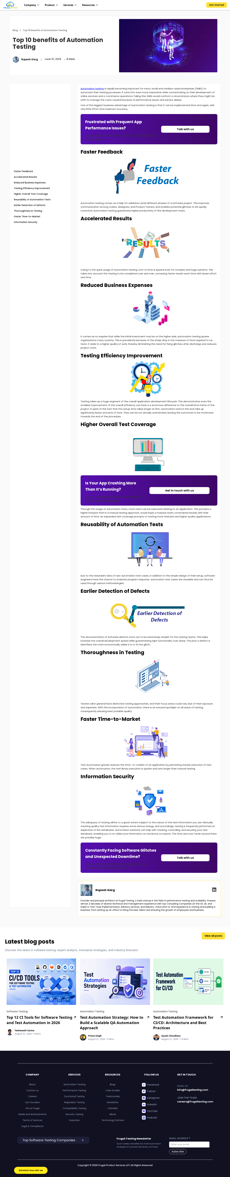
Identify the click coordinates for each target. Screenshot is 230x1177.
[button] (32, 5)
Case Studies (113, 1090)
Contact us (32, 1090)
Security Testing (74, 1114)
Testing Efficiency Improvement (32, 188)
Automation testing (92, 88)
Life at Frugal (32, 1108)
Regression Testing (74, 1102)
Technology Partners (112, 1120)
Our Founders (32, 1102)
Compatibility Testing (74, 1108)
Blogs (112, 1084)
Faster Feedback (23, 171)
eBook (112, 1114)
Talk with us (185, 129)
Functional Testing (74, 1096)
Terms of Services (32, 1120)
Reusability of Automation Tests (32, 199)
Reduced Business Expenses (30, 182)
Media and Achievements (32, 1114)
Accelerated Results (25, 177)
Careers (32, 1096)
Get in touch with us (179, 490)
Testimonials (113, 1096)
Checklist (113, 1108)
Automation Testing (74, 1084)
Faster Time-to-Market (27, 216)
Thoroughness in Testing (28, 210)
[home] (10, 5)
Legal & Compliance (32, 1126)
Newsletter (112, 1102)
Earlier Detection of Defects (29, 205)
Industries (74, 1120)
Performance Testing (74, 1090)
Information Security (25, 222)
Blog (15, 30)
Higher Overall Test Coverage (31, 193)
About (32, 1084)
